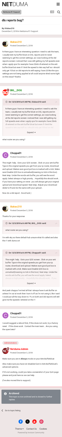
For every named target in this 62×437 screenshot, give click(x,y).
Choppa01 (16, 153)
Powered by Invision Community (31, 433)
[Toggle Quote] (6, 102)
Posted (21, 45)
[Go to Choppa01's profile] (5, 155)
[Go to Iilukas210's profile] (5, 44)
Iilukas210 (9, 28)
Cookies (43, 429)
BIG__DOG (36, 223)
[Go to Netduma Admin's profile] (5, 351)
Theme (18, 429)
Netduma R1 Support (29, 31)
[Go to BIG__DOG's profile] (5, 92)
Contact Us (31, 429)
